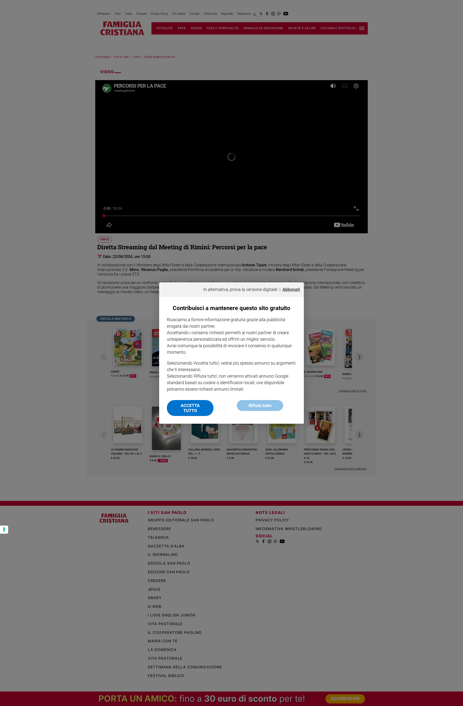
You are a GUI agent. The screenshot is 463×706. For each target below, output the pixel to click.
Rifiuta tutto (260, 405)
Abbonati (291, 289)
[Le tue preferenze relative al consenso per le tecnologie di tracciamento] (4, 530)
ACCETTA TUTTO (190, 408)
